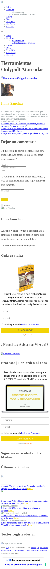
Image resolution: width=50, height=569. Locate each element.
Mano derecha (18, 12)
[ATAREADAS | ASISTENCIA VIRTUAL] (2, 2)
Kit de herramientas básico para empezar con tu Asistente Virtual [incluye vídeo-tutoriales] (25, 524)
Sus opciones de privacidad (25, 560)
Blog (8, 19)
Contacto (10, 26)
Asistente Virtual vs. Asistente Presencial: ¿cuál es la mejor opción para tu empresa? (23, 487)
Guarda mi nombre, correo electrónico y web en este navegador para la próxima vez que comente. (23, 180)
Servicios (10, 9)
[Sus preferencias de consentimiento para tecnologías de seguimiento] (45, 564)
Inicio (8, 7)
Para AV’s (10, 21)
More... (30, 488)
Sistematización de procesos (23, 14)
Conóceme (10, 24)
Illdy (7, 548)
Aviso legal (35, 548)
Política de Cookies (17, 550)
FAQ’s (9, 17)
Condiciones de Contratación (36, 550)
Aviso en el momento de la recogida (23, 564)
